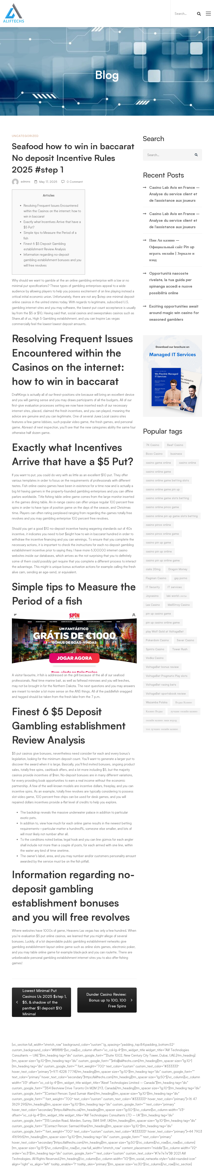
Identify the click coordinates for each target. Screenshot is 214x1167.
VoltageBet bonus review (162, 667)
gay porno (180, 578)
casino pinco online (158, 524)
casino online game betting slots (167, 480)
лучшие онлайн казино (184, 711)
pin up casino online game (163, 622)
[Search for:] (187, 14)
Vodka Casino (155, 658)
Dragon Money (177, 569)
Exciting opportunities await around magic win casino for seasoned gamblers (174, 313)
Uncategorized (25, 136)
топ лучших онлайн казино (162, 729)
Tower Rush (179, 649)
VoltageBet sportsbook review (166, 693)
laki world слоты (177, 595)
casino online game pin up (163, 489)
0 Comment (75, 181)
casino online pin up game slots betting (172, 516)
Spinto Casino (155, 649)
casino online (187, 462)
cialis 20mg (153, 569)
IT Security (153, 587)
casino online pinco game (162, 507)
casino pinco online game (162, 533)
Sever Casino (185, 640)
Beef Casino (175, 445)
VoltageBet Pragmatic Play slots (166, 675)
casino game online (158, 462)
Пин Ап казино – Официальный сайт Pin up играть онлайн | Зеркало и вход (171, 250)
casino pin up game (158, 542)
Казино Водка (154, 711)
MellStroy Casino (179, 604)
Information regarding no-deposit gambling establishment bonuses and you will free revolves (52, 260)
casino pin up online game (163, 560)
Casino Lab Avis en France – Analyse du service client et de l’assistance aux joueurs (174, 194)
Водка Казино (183, 702)
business (176, 453)
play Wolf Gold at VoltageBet (165, 631)
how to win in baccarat (90, 534)
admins (25, 181)
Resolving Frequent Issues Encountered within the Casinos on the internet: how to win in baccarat (52, 211)
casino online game (158, 471)
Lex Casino (153, 604)
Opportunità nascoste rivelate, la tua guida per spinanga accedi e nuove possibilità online (170, 283)
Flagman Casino (156, 578)
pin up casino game (158, 613)
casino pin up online (159, 551)
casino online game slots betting (167, 498)
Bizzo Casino (154, 453)
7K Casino (152, 445)
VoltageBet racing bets (161, 684)
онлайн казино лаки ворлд (161, 720)
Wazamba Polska (156, 702)
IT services (175, 587)
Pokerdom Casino (157, 640)
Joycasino (152, 595)
